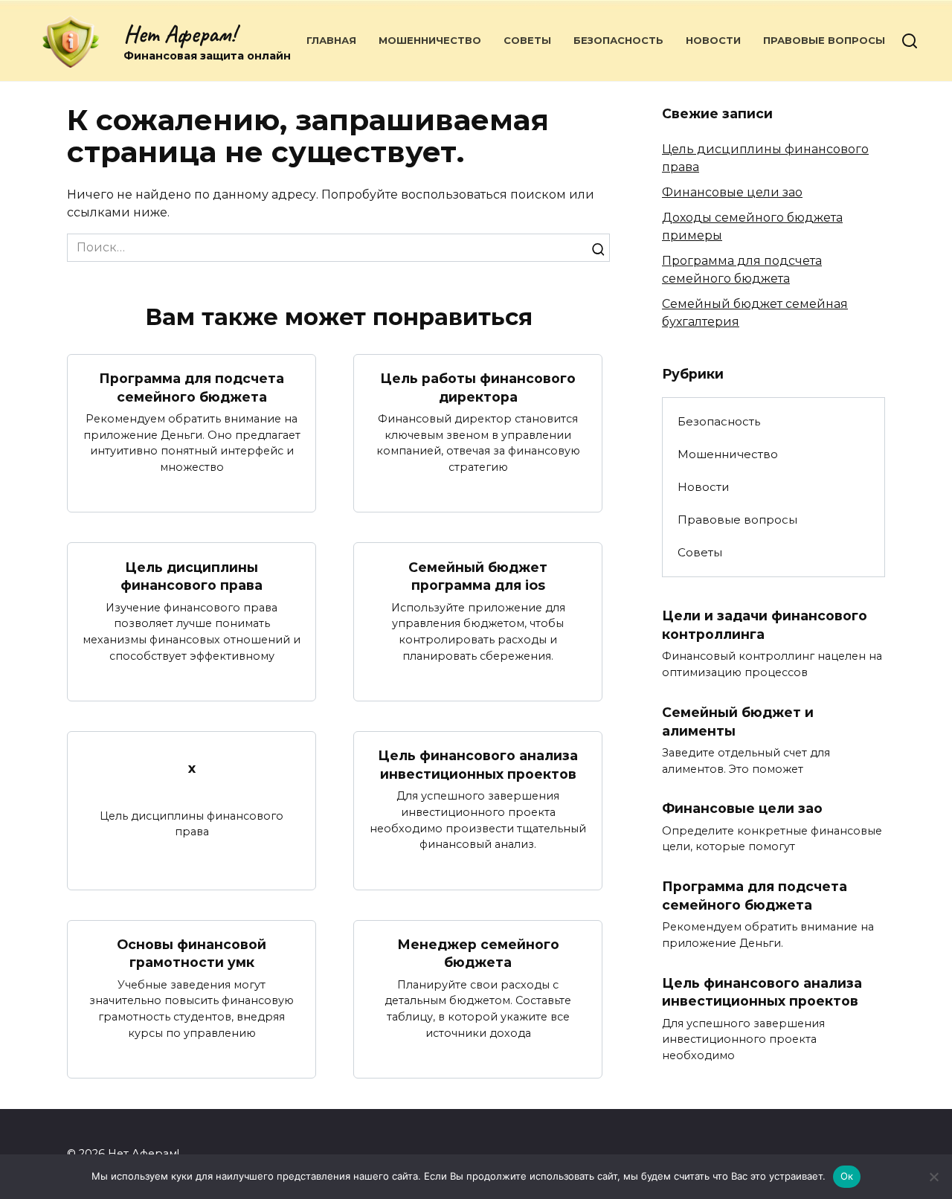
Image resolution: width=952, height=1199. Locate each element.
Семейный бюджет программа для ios (477, 576)
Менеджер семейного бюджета (478, 953)
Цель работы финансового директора (478, 387)
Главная (331, 40)
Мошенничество (430, 40)
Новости (713, 40)
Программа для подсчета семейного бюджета (191, 387)
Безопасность (618, 40)
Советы (527, 40)
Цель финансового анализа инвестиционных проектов (478, 765)
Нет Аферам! (179, 34)
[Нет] (933, 1176)
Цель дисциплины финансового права (191, 576)
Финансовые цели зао (732, 192)
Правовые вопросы (824, 40)
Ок (847, 1176)
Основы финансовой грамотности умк (191, 953)
